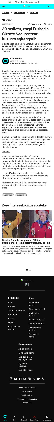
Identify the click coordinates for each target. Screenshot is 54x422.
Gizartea (8, 195)
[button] (51, 223)
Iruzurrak (21, 195)
